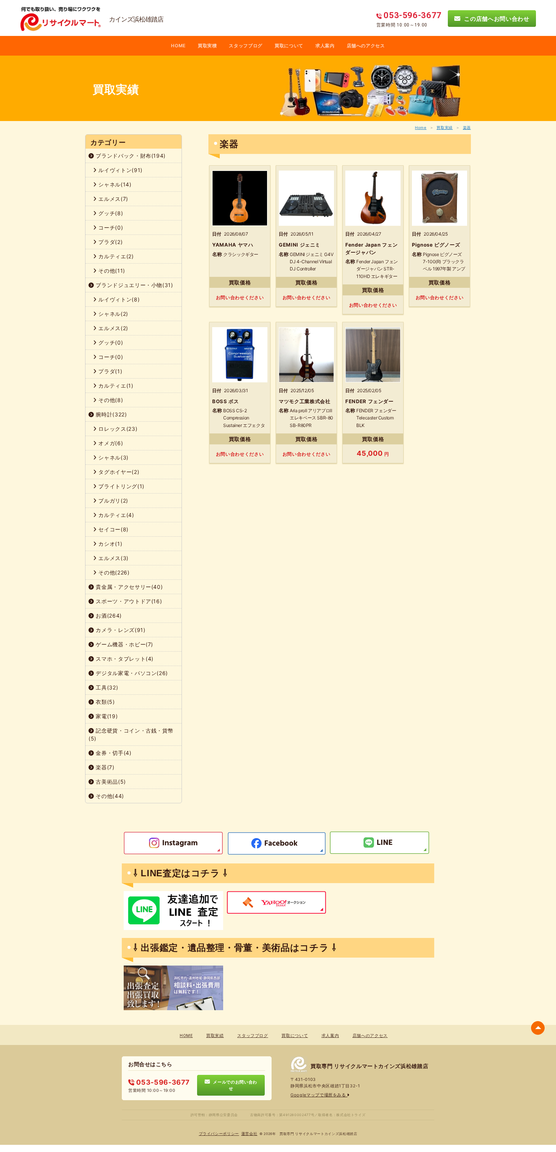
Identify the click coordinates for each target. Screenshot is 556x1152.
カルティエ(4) (115, 515)
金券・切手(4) (113, 753)
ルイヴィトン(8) (118, 299)
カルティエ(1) (115, 385)
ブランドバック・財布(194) (130, 155)
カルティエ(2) (115, 256)
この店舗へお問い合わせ (495, 18)
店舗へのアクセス (366, 45)
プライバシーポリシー (219, 1134)
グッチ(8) (110, 213)
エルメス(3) (113, 558)
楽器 (467, 127)
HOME (178, 45)
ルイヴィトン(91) (120, 170)
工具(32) (106, 687)
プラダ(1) (110, 371)
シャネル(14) (114, 184)
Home (421, 127)
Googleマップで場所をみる (318, 1095)
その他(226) (113, 572)
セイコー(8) (113, 529)
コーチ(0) (110, 227)
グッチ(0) (110, 342)
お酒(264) (108, 615)
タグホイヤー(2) (118, 472)
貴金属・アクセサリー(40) (128, 587)
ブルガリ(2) (112, 500)
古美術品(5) (110, 781)
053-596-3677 (162, 1082)
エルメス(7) (112, 199)
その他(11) (111, 270)
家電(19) (106, 716)
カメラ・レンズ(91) (120, 630)
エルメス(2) (112, 328)
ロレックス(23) (117, 428)
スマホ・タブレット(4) (124, 658)
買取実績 (444, 127)
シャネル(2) (112, 314)
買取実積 (207, 45)
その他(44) (109, 796)
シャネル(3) (113, 457)
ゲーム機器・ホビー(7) (123, 644)
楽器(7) (104, 767)
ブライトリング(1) (120, 486)
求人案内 (325, 45)
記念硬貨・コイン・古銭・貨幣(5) (131, 734)
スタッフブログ (245, 45)
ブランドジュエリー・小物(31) (133, 285)
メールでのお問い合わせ (233, 1085)
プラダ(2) (110, 242)
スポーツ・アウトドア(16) (128, 601)
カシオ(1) (110, 543)
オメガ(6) (110, 443)
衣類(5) (104, 702)
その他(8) (110, 400)
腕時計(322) (110, 414)
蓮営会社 (249, 1134)
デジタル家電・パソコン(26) (131, 673)
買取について (289, 45)
